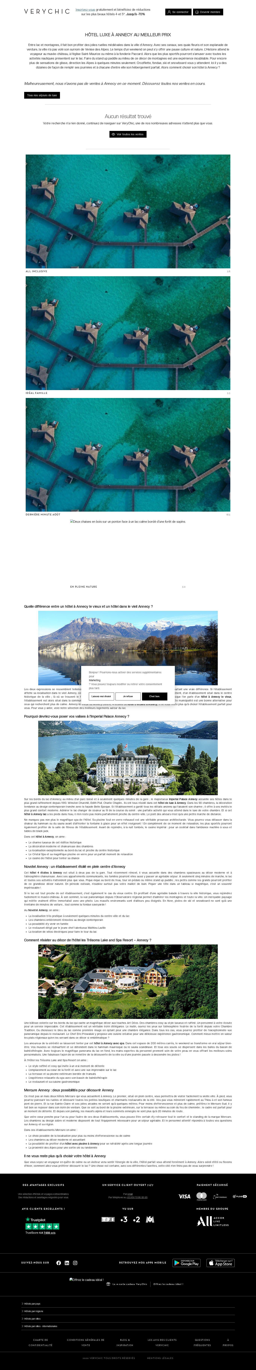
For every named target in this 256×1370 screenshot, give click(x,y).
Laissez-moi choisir (101, 696)
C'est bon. (154, 696)
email (129, 1194)
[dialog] (128, 685)
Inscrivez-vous (85, 9)
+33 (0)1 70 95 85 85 (137, 1197)
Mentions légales (160, 1358)
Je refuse (128, 696)
